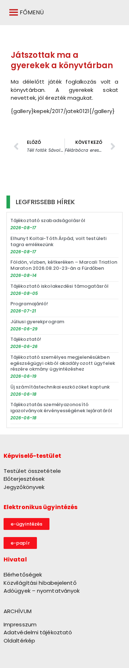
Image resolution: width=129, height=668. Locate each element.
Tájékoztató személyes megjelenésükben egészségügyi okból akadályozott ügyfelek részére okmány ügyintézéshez (62, 363)
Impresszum (20, 624)
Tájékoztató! (25, 339)
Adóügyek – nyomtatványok (42, 590)
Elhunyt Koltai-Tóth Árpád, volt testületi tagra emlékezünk (58, 241)
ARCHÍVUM (18, 611)
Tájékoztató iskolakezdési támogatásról (59, 286)
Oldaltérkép (19, 640)
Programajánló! (29, 303)
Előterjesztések (24, 479)
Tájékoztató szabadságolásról (47, 220)
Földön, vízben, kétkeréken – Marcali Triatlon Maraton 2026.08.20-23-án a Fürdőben (64, 265)
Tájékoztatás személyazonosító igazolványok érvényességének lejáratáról (61, 407)
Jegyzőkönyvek (24, 487)
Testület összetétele (32, 471)
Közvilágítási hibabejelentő (40, 583)
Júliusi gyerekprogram (37, 321)
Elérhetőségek (23, 574)
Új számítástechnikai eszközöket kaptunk (60, 387)
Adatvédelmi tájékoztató (38, 632)
